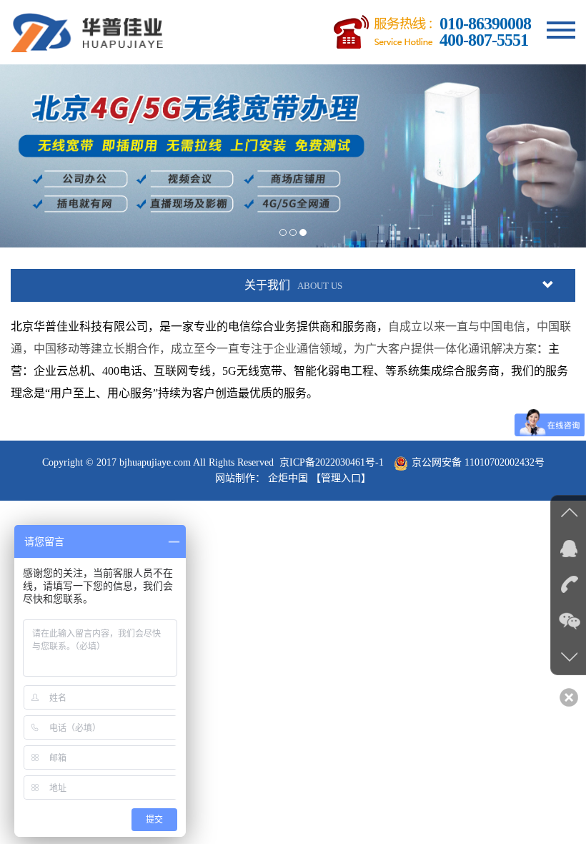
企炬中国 (288, 478)
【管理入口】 (341, 478)
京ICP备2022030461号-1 (331, 462)
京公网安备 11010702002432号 (478, 462)
